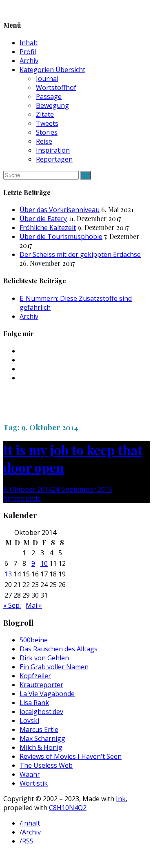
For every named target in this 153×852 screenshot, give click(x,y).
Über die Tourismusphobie (61, 236)
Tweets (47, 123)
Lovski (29, 720)
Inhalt (29, 42)
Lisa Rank (34, 702)
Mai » (34, 605)
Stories (47, 132)
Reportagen (54, 159)
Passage (49, 96)
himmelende (22, 498)
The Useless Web (46, 765)
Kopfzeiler (35, 675)
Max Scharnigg (42, 738)
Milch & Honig (41, 747)
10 (44, 563)
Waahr (30, 774)
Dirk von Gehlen (44, 657)
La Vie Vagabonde (47, 693)
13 (8, 573)
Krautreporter (41, 684)
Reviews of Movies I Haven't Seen (71, 756)
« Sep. (12, 605)
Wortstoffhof (56, 87)
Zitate (45, 114)
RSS (27, 841)
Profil (28, 51)
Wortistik (34, 783)
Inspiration (53, 150)
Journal (47, 78)
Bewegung (52, 105)
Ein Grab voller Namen (54, 666)
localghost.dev (41, 711)
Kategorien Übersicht (52, 69)
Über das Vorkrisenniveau (60, 209)
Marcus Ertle (39, 729)
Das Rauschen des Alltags (59, 648)
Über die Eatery (43, 218)
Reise (44, 141)
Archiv (29, 60)
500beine (34, 639)
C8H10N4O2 (67, 807)
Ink (121, 798)
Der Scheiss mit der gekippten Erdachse (80, 254)
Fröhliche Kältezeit (48, 227)
